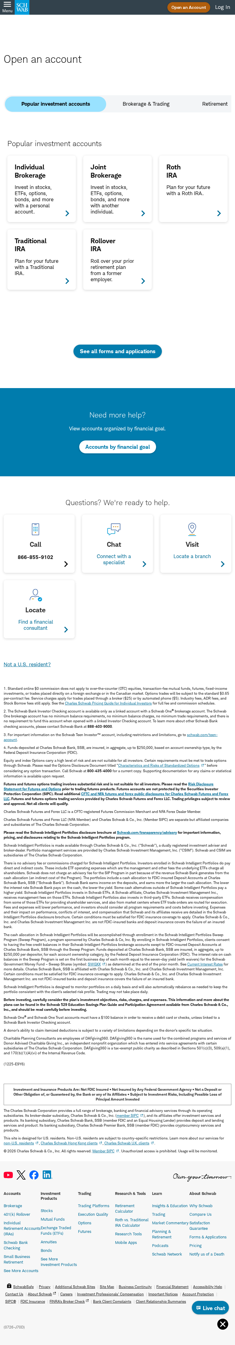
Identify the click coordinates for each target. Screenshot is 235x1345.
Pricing (195, 1245)
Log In (222, 7)
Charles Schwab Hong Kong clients (69, 1143)
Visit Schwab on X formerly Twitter (21, 1175)
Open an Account (188, 7)
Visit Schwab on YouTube (8, 1175)
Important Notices (163, 1294)
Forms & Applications (207, 1236)
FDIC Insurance (33, 1301)
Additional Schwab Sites (75, 1286)
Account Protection (198, 1294)
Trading (158, 1214)
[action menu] (223, 1324)
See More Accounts (21, 1270)
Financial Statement (172, 1286)
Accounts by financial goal (117, 447)
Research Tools (128, 1233)
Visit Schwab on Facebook (34, 1175)
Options (84, 1222)
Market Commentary (170, 1222)
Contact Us (14, 1294)
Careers (66, 1294)
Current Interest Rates (205, 964)
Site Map (107, 1286)
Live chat (213, 1308)
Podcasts (160, 1245)
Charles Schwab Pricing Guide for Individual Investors (108, 703)
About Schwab (40, 1294)
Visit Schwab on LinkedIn (47, 1175)
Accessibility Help (207, 1286)
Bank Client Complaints (112, 1301)
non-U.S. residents (19, 1143)
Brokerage (13, 1205)
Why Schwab (201, 1205)
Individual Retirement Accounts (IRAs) (22, 1228)
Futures (84, 1231)
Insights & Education (170, 1205)
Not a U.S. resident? (27, 664)
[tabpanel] (117, 214)
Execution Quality (93, 1214)
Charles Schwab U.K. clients (126, 1143)
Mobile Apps (126, 1242)
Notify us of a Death (206, 1254)
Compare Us (200, 1214)
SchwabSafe (23, 1286)
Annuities (49, 1241)
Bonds (46, 1250)
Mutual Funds (53, 1219)
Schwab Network (167, 1254)
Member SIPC (103, 1151)
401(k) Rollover (17, 1214)
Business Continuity (135, 1286)
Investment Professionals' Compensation (110, 1294)
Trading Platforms (93, 1205)
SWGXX (94, 964)
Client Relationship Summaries (161, 1301)
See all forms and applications (117, 351)
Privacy (44, 1286)
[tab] (55, 103)
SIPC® (10, 1301)
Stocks (47, 1210)
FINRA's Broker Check (67, 1301)
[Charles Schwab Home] (22, 7)
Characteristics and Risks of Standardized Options (159, 765)
